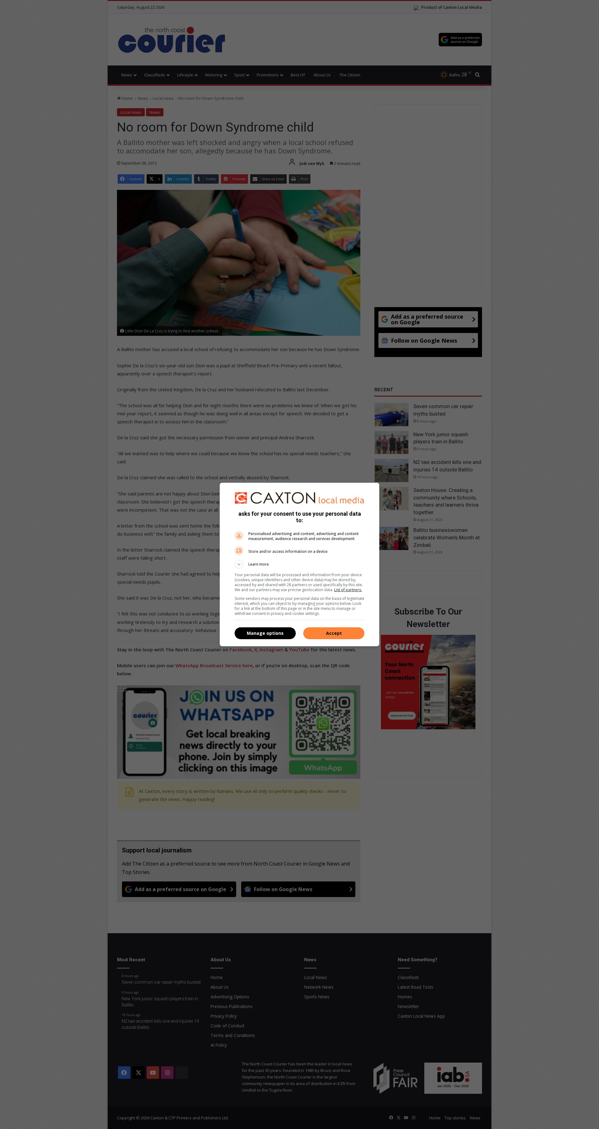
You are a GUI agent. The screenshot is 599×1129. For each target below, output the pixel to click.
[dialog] (299, 565)
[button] (299, 564)
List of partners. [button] (348, 589)
